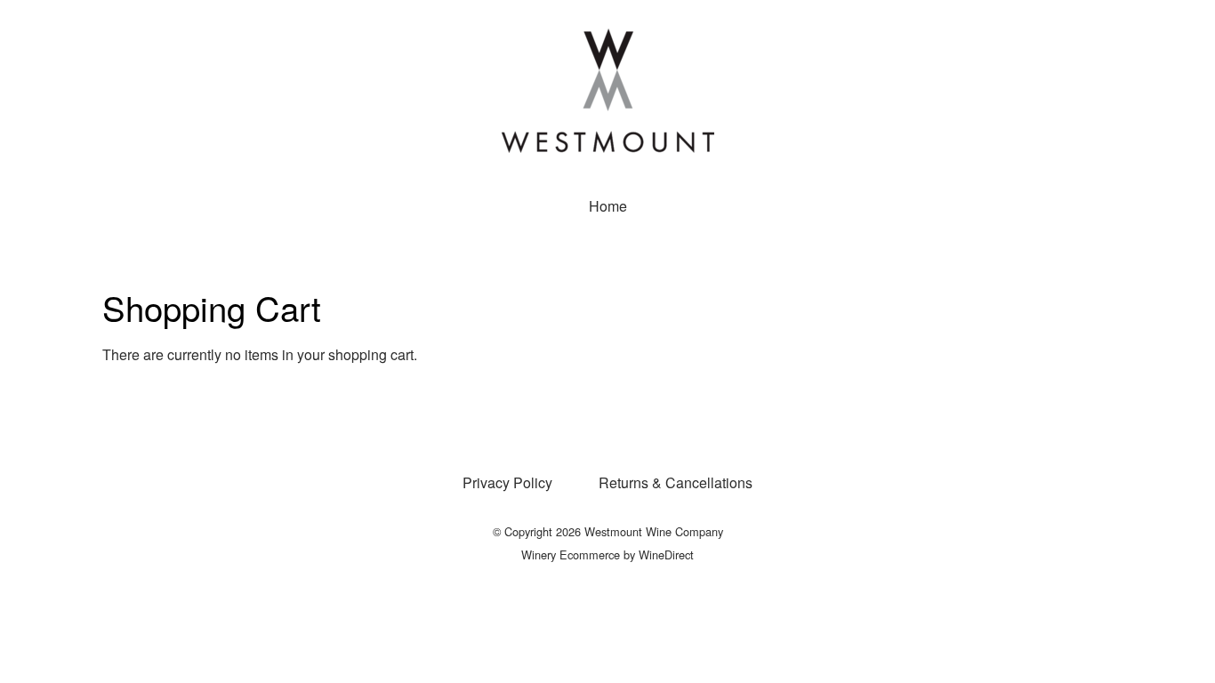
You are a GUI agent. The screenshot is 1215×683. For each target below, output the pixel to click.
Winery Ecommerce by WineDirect (607, 554)
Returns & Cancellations (675, 482)
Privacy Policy (507, 482)
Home (608, 206)
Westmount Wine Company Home (607, 90)
